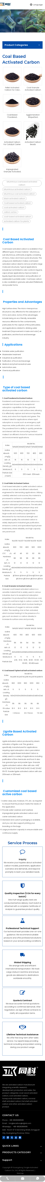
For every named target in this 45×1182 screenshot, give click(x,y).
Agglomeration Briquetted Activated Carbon (33, 116)
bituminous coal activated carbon (19, 194)
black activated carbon (14, 198)
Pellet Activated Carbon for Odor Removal (12, 88)
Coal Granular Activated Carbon (33, 88)
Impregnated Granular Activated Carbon (12, 170)
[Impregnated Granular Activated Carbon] (12, 157)
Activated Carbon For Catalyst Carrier (12, 143)
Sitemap (20, 1173)
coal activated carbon (14, 207)
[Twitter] (11, 1137)
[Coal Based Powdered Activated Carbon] (12, 103)
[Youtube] (15, 1137)
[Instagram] (19, 1137)
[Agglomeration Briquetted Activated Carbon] (33, 103)
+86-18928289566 (20, 1126)
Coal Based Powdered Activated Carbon (12, 116)
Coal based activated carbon (17, 203)
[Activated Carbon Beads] (33, 130)
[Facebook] (3, 1137)
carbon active (10, 212)
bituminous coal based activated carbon (22, 183)
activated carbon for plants (16, 221)
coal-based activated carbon (17, 216)
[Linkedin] (7, 1137)
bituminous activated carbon (17, 189)
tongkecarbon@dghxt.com (20, 1123)
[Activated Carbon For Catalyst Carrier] (12, 130)
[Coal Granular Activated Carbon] (33, 76)
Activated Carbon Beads (33, 143)
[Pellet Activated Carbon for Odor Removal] (12, 76)
